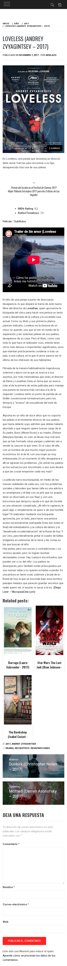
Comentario (11, 844)
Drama (10, 748)
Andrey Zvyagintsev (24, 744)
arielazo (51, 55)
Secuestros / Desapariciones (32, 748)
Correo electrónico (16, 904)
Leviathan (32, 308)
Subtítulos (20, 221)
